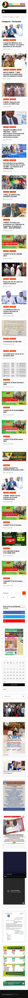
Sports (19, 69)
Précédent (5, 593)
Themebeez (16, 994)
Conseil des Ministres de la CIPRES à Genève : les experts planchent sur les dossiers (13, 44)
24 (5, 678)
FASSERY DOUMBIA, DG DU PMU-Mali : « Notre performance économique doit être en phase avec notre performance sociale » (13, 133)
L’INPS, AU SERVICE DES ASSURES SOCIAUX (11, 195)
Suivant (13, 597)
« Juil (4, 689)
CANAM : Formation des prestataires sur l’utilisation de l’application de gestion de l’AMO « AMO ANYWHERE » (13, 225)
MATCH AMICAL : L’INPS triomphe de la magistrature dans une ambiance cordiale (12, 74)
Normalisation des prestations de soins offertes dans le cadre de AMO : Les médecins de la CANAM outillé (14, 165)
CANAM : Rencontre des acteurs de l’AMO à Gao (11, 103)
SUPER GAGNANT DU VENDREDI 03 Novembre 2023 (13, 469)
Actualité (6, 40)
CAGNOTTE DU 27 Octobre (12, 525)
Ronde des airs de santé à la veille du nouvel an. (13, 282)
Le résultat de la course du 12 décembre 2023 (13, 355)
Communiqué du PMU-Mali (12, 342)
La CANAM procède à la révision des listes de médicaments (11, 311)
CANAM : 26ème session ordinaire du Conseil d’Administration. (11, 497)
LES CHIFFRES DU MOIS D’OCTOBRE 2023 (11, 552)
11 (8, 672)
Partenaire (12, 40)
